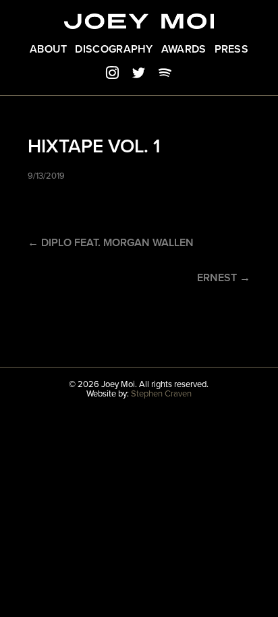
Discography (113, 49)
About (48, 49)
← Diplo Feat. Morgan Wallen (111, 242)
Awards (183, 49)
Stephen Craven (161, 393)
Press (232, 49)
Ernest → (223, 278)
